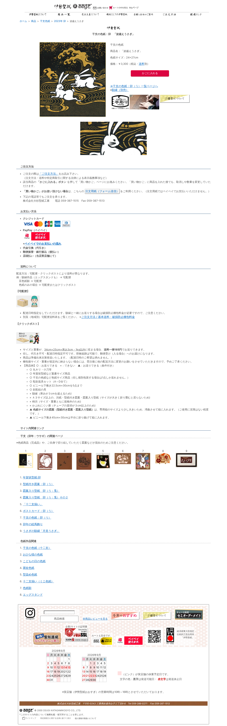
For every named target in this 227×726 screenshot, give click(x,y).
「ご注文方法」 (49, 173)
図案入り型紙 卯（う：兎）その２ (45, 497)
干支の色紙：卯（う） (37, 517)
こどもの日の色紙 (34, 561)
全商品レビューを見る (95, 618)
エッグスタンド (33, 594)
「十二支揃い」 (33, 504)
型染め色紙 (30, 574)
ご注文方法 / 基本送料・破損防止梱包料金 (108, 317)
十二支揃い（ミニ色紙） (38, 581)
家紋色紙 (28, 567)
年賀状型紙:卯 (32, 477)
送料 (141, 63)
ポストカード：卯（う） (38, 511)
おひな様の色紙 (33, 554)
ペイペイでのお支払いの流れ (43, 243)
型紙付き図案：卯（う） (38, 484)
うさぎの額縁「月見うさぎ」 (41, 531)
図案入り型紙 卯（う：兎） (41, 490)
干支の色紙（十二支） (37, 547)
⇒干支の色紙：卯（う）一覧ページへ (134, 86)
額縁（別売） (120, 90)
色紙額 (27, 588)
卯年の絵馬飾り (33, 524)
